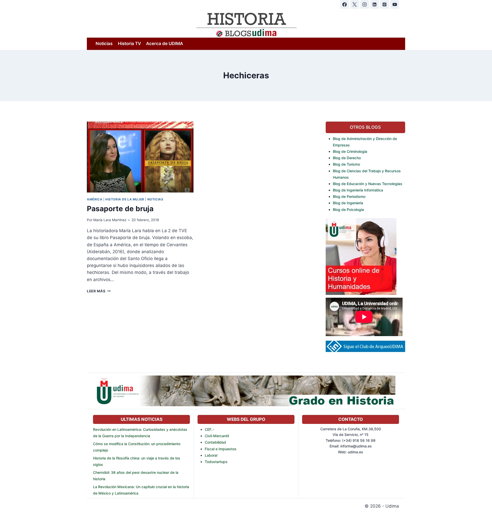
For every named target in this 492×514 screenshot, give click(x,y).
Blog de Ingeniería (348, 203)
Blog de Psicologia (348, 209)
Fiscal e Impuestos (221, 449)
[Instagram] (364, 4)
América (94, 199)
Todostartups (216, 461)
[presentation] (140, 157)
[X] (354, 4)
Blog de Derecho (347, 158)
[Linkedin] (374, 4)
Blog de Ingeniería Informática (358, 190)
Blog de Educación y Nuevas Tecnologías (367, 183)
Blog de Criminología (350, 151)
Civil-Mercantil (217, 436)
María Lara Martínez (109, 220)
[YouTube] (394, 4)
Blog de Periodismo (349, 196)
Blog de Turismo (346, 164)
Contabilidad (215, 442)
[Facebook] (344, 4)
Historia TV (129, 43)
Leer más (99, 291)
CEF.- (209, 429)
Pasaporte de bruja (120, 208)
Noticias (104, 43)
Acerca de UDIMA (164, 43)
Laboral (211, 455)
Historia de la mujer (124, 199)
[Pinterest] (384, 4)
